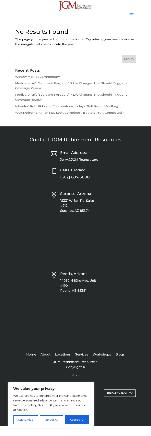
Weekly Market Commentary (37, 77)
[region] (51, 405)
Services (81, 354)
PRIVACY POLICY (120, 393)
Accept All (77, 419)
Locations (63, 354)
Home (31, 354)
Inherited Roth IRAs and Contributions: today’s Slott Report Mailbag (66, 106)
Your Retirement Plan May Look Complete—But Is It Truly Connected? (69, 112)
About (46, 354)
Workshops (102, 354)
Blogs (120, 354)
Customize (25, 419)
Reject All (51, 419)
